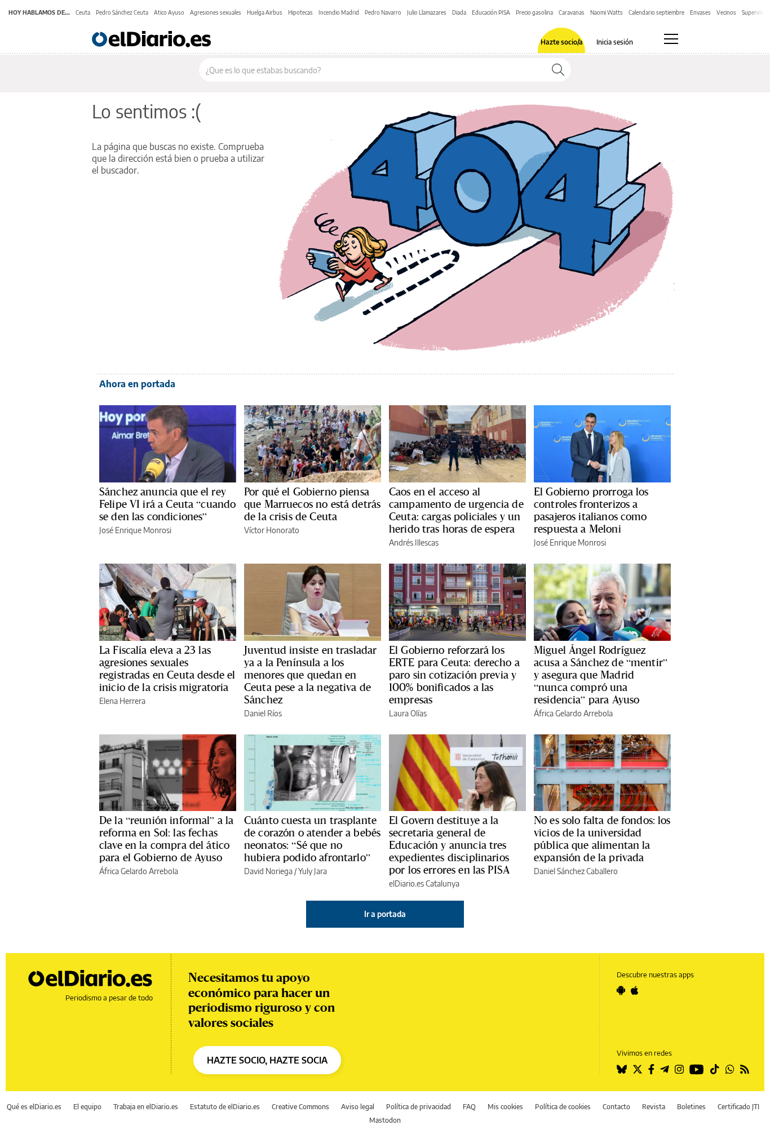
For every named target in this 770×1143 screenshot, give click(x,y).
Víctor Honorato (271, 530)
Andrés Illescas (414, 542)
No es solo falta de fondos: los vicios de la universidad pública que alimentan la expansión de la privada (602, 838)
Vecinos (726, 12)
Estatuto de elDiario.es (225, 1106)
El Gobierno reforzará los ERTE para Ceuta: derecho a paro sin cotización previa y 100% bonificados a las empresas (454, 674)
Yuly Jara (312, 871)
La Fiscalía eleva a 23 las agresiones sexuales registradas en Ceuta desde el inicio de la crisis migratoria (167, 668)
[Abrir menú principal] (671, 39)
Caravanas (572, 12)
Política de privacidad (418, 1106)
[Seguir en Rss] (744, 1069)
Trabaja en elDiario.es (145, 1106)
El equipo (87, 1106)
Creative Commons (300, 1106)
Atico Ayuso (169, 12)
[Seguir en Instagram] (679, 1069)
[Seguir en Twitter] (637, 1069)
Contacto (616, 1106)
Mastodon (385, 1120)
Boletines (691, 1106)
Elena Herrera (122, 701)
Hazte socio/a (562, 42)
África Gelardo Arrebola (573, 713)
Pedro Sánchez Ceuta (122, 12)
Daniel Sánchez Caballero (576, 871)
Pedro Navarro (383, 12)
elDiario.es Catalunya (424, 883)
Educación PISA (491, 12)
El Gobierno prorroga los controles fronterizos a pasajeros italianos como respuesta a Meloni (591, 510)
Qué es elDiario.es (34, 1106)
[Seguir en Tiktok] (715, 1069)
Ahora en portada (137, 383)
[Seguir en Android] (621, 990)
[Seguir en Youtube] (696, 1069)
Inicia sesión (614, 42)
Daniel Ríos (263, 713)
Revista (653, 1106)
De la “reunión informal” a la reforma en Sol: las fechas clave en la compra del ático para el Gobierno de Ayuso (166, 838)
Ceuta (83, 12)
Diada (459, 12)
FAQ (469, 1106)
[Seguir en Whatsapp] (729, 1069)
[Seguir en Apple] (635, 990)
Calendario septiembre (656, 12)
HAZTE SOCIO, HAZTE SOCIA (267, 1060)
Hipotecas (300, 12)
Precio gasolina (534, 12)
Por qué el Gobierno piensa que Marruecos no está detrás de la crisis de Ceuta (312, 504)
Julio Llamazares (426, 12)
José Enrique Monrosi (135, 530)
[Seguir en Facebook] (651, 1069)
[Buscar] (558, 70)
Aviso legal (357, 1106)
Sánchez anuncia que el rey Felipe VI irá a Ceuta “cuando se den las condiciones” (167, 504)
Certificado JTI (738, 1106)
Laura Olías (408, 713)
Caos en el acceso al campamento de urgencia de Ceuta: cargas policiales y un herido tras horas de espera (456, 510)
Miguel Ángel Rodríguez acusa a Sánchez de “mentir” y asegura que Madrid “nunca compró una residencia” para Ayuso (600, 674)
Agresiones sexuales (215, 12)
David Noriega (268, 871)
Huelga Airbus (264, 12)
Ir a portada (385, 914)
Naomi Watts (606, 12)
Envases (700, 12)
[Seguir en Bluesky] (622, 1069)
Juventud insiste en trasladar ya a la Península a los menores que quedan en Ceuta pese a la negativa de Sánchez (310, 674)
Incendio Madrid (338, 12)
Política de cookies (563, 1106)
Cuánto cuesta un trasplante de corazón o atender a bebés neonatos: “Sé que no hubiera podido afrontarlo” (312, 838)
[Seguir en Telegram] (664, 1069)
